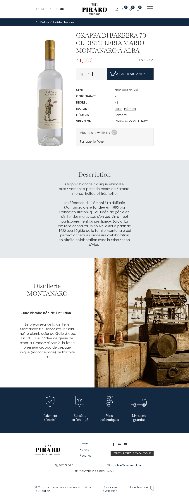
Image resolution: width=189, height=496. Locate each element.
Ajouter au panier (130, 74)
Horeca (85, 449)
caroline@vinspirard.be (126, 465)
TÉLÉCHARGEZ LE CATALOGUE (132, 453)
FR (37, 9)
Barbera (121, 115)
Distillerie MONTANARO (131, 121)
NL (42, 9)
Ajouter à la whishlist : (95, 133)
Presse (84, 443)
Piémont (130, 109)
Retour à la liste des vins (57, 22)
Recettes (85, 455)
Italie (118, 109)
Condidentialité (140, 487)
